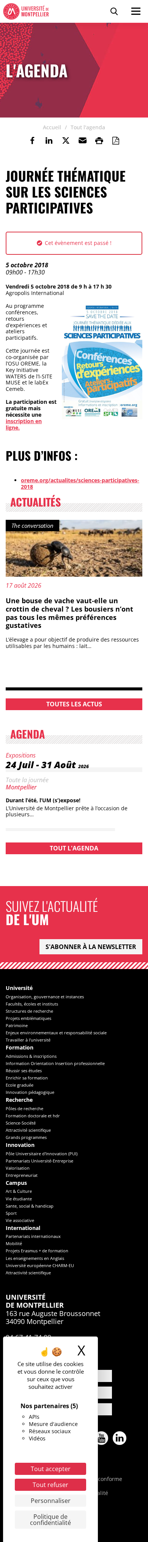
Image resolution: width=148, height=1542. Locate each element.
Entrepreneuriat (22, 1175)
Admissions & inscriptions (31, 1056)
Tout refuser (50, 1485)
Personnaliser (51, 1501)
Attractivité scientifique (28, 1130)
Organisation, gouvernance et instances (45, 996)
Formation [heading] (19, 1048)
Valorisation (18, 1168)
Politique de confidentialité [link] (50, 1519)
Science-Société (21, 1123)
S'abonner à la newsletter (91, 947)
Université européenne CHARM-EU (40, 1265)
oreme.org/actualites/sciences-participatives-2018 (80, 483)
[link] (32, 140)
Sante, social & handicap (30, 1206)
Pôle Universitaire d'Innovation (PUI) (41, 1153)
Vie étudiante (19, 1199)
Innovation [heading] (20, 1145)
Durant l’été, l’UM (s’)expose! (43, 800)
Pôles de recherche (24, 1108)
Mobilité (14, 1243)
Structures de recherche (29, 1011)
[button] (82, 140)
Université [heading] (19, 988)
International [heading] (23, 1228)
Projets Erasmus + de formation (37, 1250)
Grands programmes (26, 1137)
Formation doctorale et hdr (33, 1115)
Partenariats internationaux (33, 1236)
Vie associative (20, 1220)
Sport (11, 1213)
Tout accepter (51, 1469)
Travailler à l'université (28, 1040)
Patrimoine (17, 1025)
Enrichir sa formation (27, 1078)
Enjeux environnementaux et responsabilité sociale (56, 1032)
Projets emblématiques (28, 1018)
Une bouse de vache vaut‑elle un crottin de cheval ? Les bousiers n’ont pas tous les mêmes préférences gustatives (69, 613)
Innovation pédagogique (30, 1092)
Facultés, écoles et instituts (32, 1004)
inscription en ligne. (24, 424)
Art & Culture (19, 1191)
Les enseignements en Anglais (35, 1258)
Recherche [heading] (19, 1100)
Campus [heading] (16, 1183)
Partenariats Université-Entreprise (39, 1161)
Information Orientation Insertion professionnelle (55, 1063)
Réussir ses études (24, 1070)
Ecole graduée (19, 1085)
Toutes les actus (74, 704)
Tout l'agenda (74, 848)
